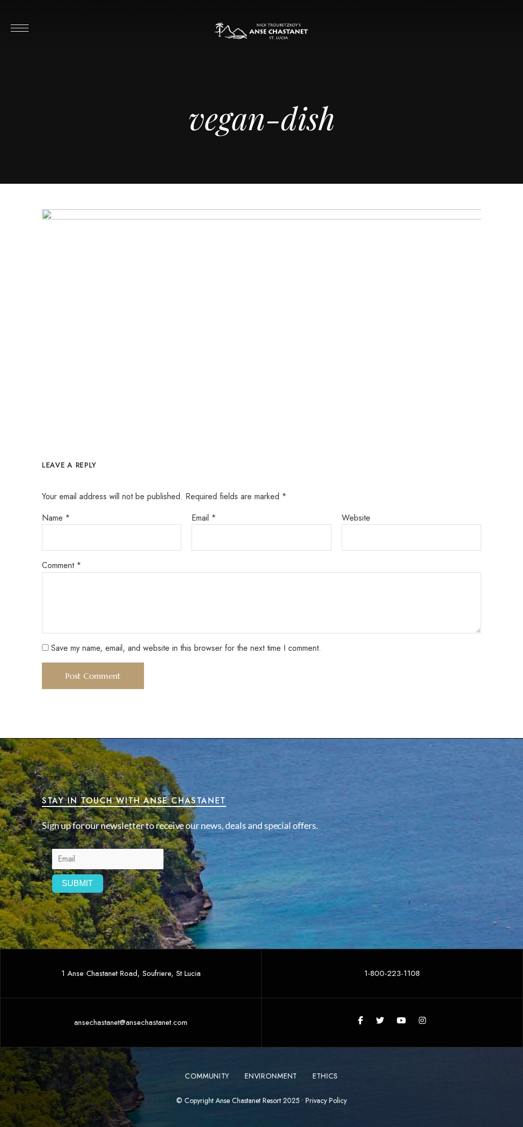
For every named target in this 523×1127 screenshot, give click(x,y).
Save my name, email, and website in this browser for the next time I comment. (186, 648)
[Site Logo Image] (261, 31)
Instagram (422, 1020)
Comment (61, 565)
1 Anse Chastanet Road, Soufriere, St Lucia (131, 973)
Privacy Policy (326, 1100)
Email (204, 518)
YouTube (401, 1020)
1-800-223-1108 (392, 973)
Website (356, 518)
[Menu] (19, 28)
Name (56, 518)
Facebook (360, 1020)
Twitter (380, 1020)
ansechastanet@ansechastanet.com (130, 1022)
